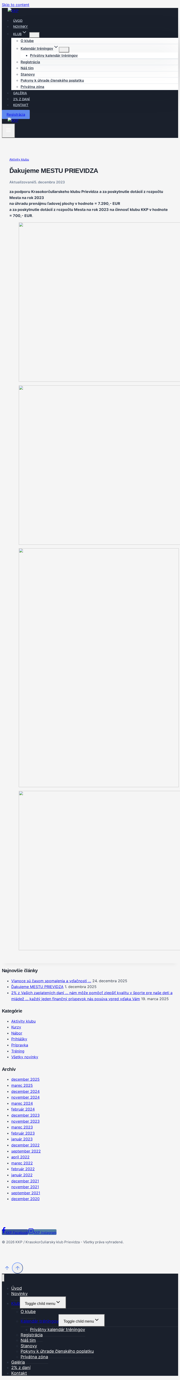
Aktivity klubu (19, 159)
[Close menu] (3, 1278)
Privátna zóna (32, 86)
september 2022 (26, 1151)
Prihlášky (19, 1039)
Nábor (16, 1033)
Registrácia (30, 62)
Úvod (17, 20)
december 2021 (25, 1181)
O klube (27, 40)
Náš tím (27, 68)
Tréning (17, 1051)
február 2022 (23, 1169)
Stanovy (28, 74)
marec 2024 (22, 1103)
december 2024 (25, 1091)
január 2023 (22, 1139)
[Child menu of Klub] (34, 35)
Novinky (20, 26)
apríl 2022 (20, 1157)
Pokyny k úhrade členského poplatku (52, 80)
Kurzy (16, 1027)
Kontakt (20, 105)
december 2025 (25, 1079)
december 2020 (25, 1198)
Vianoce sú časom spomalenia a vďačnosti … (51, 980)
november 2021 (25, 1186)
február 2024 (23, 1109)
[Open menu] (8, 131)
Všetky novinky (24, 1057)
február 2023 (23, 1133)
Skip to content (15, 4)
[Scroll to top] (7, 1268)
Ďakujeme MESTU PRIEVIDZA (37, 986)
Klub (15, 1303)
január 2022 (22, 1175)
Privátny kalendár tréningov (54, 55)
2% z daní (21, 99)
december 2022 (25, 1145)
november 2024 (25, 1097)
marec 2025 (22, 1085)
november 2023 (25, 1121)
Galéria (20, 93)
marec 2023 (22, 1127)
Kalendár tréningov (40, 1321)
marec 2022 (22, 1163)
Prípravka (19, 1045)
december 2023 (25, 1115)
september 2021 (25, 1193)
